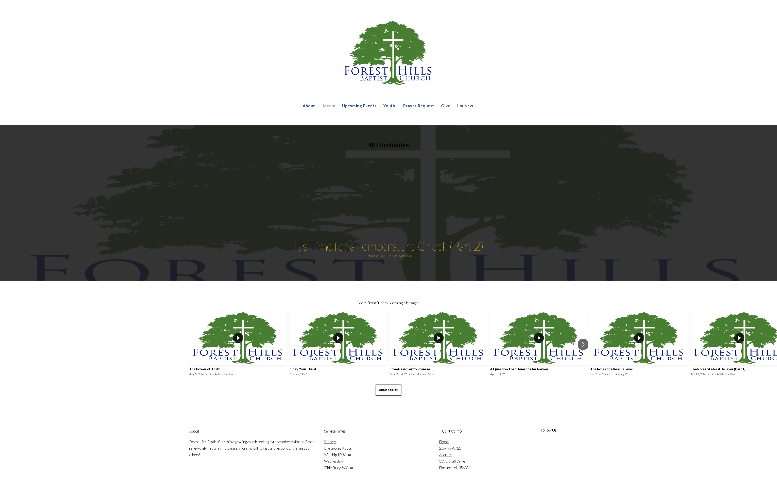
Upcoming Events (359, 105)
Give (445, 105)
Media (329, 105)
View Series (388, 390)
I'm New (465, 105)
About (309, 105)
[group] (238, 344)
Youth (389, 105)
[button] (583, 344)
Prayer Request (418, 105)
